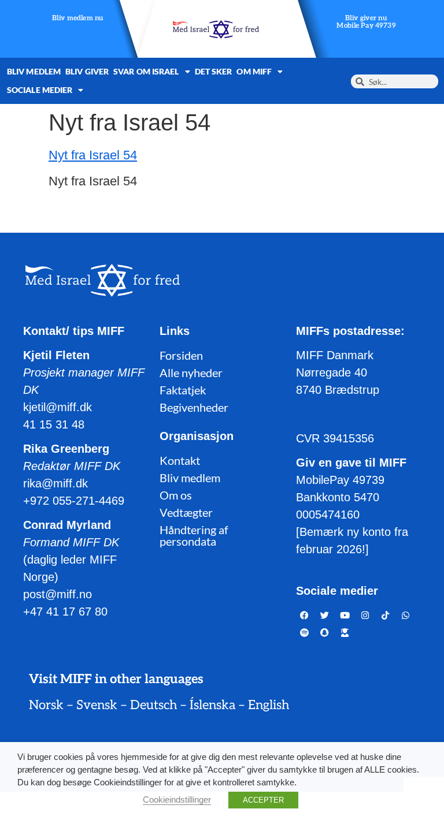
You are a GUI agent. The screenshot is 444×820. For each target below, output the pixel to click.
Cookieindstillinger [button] (177, 799)
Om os (176, 495)
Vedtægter (186, 512)
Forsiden (181, 355)
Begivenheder (194, 407)
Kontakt (180, 460)
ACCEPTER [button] (263, 800)
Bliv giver (87, 71)
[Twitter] (325, 615)
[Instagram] (365, 615)
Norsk (46, 705)
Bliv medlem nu (77, 18)
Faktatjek (183, 390)
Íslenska (212, 705)
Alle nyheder (191, 372)
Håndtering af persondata (194, 535)
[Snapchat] (325, 632)
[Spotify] (304, 632)
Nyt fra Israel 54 (93, 155)
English (268, 705)
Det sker (213, 71)
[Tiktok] (385, 615)
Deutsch (153, 705)
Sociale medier (39, 90)
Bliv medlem (34, 71)
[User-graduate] (345, 632)
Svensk (96, 705)
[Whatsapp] (406, 615)
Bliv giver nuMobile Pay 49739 (366, 22)
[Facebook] (304, 615)
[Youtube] (345, 615)
